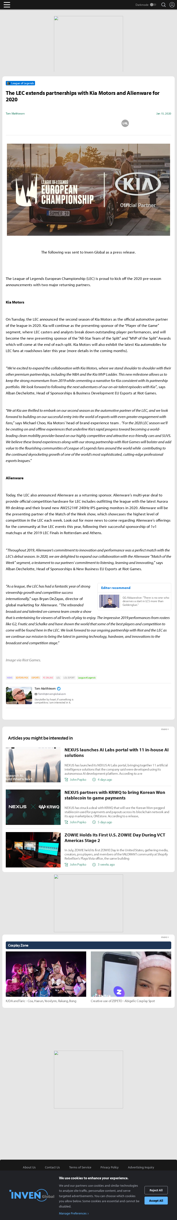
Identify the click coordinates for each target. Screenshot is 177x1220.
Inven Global (24, 4)
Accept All (156, 1200)
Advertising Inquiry (141, 1167)
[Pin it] (107, 123)
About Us (29, 1167)
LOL (58, 677)
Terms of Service (80, 1167)
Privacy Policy (109, 1167)
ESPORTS (36, 677)
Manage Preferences (73, 1213)
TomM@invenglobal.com (52, 694)
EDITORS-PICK (22, 677)
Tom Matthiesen (45, 688)
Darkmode (142, 4)
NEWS (9, 677)
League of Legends (87, 677)
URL (125, 123)
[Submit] (88, 123)
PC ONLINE (48, 677)
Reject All (156, 1190)
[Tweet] (52, 123)
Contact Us (52, 1167)
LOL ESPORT (69, 677)
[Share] (70, 123)
